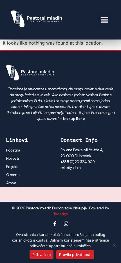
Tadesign (60, 213)
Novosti (12, 158)
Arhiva (11, 182)
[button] (104, 20)
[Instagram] (66, 223)
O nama (12, 174)
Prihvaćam (41, 254)
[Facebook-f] (54, 223)
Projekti (12, 166)
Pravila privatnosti (75, 254)
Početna (13, 150)
